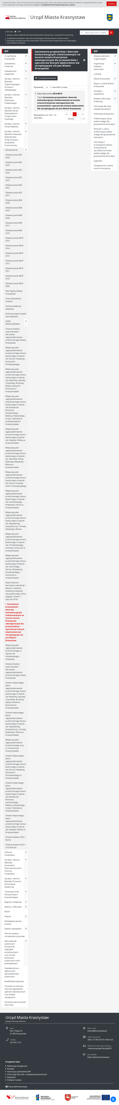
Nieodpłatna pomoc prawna (13, 922)
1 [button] (74, 114)
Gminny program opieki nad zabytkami (15, 315)
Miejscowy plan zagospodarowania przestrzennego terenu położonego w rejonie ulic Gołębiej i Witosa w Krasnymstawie (15, 436)
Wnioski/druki (11, 150)
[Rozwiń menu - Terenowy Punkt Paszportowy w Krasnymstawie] (26, 894)
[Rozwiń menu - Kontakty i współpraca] (115, 92)
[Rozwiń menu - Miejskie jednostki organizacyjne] (115, 57)
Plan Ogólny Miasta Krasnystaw (13, 292)
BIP (20, 32)
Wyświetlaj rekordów (47, 87)
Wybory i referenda (13, 907)
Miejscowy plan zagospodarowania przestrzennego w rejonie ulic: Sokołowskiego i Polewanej (13, 652)
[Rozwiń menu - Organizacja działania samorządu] (115, 66)
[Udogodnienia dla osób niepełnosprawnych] (113, 1099)
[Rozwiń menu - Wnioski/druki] (26, 150)
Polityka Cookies (14, 1080)
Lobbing (97, 74)
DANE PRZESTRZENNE (12, 322)
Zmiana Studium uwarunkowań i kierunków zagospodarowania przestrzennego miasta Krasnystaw (15, 671)
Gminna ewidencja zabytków (13, 307)
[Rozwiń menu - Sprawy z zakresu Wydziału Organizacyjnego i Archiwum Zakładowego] (26, 84)
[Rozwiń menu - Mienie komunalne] (115, 78)
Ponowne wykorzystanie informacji (15, 1003)
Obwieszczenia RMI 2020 (13, 201)
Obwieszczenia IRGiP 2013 (14, 254)
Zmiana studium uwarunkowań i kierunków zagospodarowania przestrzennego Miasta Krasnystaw (15, 336)
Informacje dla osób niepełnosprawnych (102, 107)
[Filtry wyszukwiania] (82, 32)
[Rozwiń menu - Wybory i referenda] (26, 906)
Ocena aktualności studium (13, 300)
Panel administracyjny (17, 1086)
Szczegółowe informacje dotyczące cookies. (58, 5)
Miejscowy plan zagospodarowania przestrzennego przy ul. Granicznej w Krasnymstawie (14, 745)
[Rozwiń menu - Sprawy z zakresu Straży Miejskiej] (26, 125)
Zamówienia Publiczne (10, 65)
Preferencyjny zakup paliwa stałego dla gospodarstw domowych (104, 121)
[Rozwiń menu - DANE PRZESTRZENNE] (26, 322)
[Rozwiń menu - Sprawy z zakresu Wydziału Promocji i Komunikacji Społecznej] (26, 882)
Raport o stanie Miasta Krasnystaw (104, 85)
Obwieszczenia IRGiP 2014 (14, 247)
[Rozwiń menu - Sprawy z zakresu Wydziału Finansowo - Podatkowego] (26, 98)
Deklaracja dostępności (104, 113)
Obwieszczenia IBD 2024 (13, 171)
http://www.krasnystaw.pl (98, 1057)
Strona (71, 118)
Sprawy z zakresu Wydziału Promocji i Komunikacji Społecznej (13, 882)
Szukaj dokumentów (47, 78)
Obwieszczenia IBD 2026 (13, 156)
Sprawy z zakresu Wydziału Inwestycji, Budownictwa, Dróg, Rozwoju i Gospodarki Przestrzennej (40, 35)
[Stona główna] (15, 32)
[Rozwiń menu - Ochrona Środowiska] (26, 853)
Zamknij (111, 3)
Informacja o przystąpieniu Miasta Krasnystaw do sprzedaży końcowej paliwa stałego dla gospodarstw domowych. (104, 149)
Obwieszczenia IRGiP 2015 (14, 239)
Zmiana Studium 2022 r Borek (15, 838)
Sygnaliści (98, 161)
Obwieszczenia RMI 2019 (13, 209)
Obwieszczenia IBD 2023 (13, 179)
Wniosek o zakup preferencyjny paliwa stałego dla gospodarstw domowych (104, 133)
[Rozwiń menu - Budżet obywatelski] (26, 928)
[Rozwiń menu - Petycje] (26, 916)
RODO (7, 911)
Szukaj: (64, 87)
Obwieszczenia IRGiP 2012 (14, 262)
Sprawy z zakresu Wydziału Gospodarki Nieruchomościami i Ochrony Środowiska (13, 866)
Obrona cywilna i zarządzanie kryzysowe (15, 935)
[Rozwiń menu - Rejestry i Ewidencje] (26, 902)
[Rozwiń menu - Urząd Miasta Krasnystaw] (26, 57)
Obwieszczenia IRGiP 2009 (14, 284)
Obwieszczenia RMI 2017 (13, 224)
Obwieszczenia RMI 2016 (13, 232)
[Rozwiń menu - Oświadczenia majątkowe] (26, 72)
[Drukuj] (84, 60)
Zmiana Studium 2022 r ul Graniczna (15, 846)
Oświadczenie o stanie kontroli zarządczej (103, 167)
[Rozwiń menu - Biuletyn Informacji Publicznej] (115, 100)
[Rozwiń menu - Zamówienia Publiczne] (26, 65)
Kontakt (10, 1069)
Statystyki (11, 1077)
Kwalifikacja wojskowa (14, 981)
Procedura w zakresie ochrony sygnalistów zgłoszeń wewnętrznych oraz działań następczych (15, 992)
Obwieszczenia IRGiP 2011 (14, 269)
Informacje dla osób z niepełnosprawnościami (27, 1074)
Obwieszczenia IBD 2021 (13, 194)
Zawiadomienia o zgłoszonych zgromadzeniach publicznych (12, 972)
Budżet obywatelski (13, 928)
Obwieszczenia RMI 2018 (13, 216)
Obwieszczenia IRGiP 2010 (14, 277)
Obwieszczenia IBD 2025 (13, 163)
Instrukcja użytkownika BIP (19, 1071)
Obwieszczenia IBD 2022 (13, 186)
